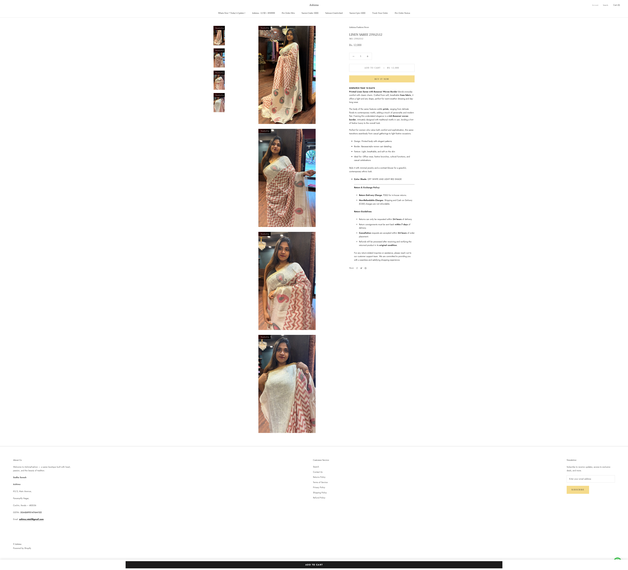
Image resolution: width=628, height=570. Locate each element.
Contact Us (318, 472)
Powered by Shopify (22, 548)
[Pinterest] (365, 268)
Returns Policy (319, 477)
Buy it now (382, 79)
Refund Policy (319, 497)
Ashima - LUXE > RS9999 (263, 13)
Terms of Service (320, 482)
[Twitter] (361, 268)
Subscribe (577, 489)
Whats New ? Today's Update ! (231, 13)
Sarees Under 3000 (310, 13)
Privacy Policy (319, 487)
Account (595, 5)
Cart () (616, 5)
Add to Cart (314, 564)
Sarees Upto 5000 (357, 13)
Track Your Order (380, 13)
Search (605, 5)
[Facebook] (357, 268)
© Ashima (17, 544)
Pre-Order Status (402, 13)
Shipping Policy (320, 492)
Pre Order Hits (288, 13)
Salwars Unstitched (334, 13)
